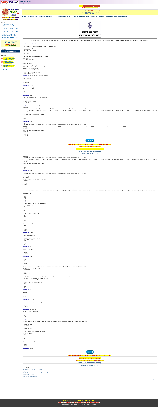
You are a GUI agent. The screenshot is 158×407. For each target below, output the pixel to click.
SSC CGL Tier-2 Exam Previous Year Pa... (9, 27)
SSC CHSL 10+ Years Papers (9, 58)
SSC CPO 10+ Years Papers (8, 66)
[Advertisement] (90, 390)
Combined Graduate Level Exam (29, 372)
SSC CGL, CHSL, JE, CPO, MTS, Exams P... (10, 31)
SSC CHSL (74, 400)
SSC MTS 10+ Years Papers (8, 59)
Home (64, 400)
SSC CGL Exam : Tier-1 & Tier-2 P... (8, 30)
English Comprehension (31, 371)
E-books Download (5, 69)
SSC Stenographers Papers (8, 62)
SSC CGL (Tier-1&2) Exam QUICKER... (9, 34)
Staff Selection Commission (28, 374)
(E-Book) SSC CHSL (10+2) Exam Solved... (10, 37)
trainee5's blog (155, 379)
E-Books (84, 400)
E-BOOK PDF (95, 7)
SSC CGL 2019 (42, 369)
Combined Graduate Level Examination (44, 372)
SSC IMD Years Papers (7, 63)
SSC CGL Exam (88, 7)
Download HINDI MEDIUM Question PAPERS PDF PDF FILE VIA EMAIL (90, 12)
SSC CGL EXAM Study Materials (89, 153)
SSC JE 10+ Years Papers (8, 61)
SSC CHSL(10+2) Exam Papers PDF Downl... (10, 28)
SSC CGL (68, 400)
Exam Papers (25, 377)
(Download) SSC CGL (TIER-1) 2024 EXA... (10, 24)
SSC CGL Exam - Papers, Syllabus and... (9, 25)
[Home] (10, 3)
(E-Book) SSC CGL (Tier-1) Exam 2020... (9, 35)
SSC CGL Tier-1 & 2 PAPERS (10, 41)
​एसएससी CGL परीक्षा (33, 376)
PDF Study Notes (90, 400)
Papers (79, 400)
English (24, 371)
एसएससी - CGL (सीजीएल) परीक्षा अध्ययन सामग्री (90, 151)
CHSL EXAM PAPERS (10, 42)
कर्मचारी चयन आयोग (26, 376)
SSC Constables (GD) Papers (9, 65)
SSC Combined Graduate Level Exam (30, 369)
